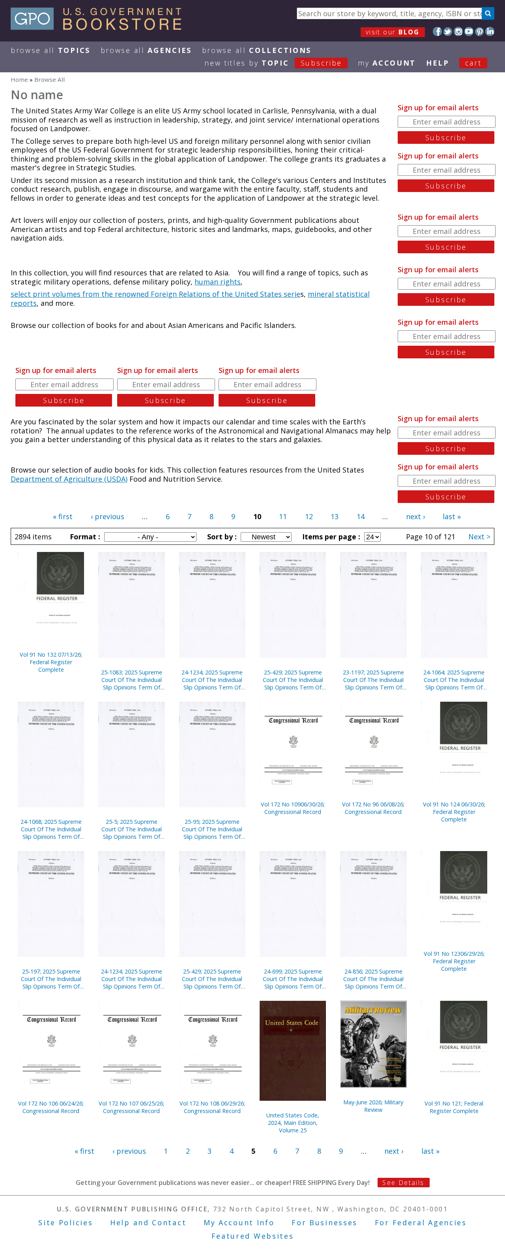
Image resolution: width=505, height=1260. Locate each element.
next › (415, 516)
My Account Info (239, 1222)
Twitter (448, 31)
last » (452, 516)
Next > (479, 536)
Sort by (221, 536)
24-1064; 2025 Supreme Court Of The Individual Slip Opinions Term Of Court (453, 680)
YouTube (468, 31)
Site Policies (65, 1222)
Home (19, 79)
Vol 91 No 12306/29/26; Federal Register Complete (454, 961)
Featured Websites (252, 1236)
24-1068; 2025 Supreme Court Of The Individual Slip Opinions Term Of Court (51, 829)
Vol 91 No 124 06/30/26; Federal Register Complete (454, 811)
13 (335, 516)
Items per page (330, 536)
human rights (218, 281)
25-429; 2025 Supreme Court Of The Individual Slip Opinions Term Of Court (293, 680)
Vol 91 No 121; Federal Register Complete (454, 1107)
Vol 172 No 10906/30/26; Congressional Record (293, 808)
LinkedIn (489, 31)
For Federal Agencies (421, 1222)
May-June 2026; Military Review (373, 1105)
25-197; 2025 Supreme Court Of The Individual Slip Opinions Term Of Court (51, 979)
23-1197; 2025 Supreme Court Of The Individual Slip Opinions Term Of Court (373, 680)
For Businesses (324, 1222)
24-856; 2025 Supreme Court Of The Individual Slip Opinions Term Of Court (373, 979)
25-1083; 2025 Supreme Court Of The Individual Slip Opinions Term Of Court (131, 680)
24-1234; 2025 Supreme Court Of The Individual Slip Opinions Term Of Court (212, 680)
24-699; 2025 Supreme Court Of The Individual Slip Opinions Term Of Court (293, 979)
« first (63, 516)
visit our (393, 32)
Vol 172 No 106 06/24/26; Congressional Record (51, 1107)
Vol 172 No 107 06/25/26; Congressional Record (131, 1107)
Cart (473, 63)
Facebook (437, 31)
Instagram (458, 31)
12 (309, 516)
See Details (403, 1182)
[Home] (100, 27)
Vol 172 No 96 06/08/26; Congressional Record (373, 808)
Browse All (50, 50)
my (387, 63)
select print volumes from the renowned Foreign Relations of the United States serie (155, 294)
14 (361, 516)
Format (84, 536)
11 (283, 516)
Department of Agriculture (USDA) (69, 479)
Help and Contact (148, 1222)
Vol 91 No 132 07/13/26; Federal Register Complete (51, 662)
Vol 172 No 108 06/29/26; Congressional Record (212, 1107)
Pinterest (479, 31)
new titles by (273, 63)
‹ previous (107, 516)
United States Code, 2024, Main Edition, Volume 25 (292, 1122)
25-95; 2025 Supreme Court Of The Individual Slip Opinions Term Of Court (212, 829)
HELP (437, 63)
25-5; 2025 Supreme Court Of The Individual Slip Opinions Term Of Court (131, 829)
